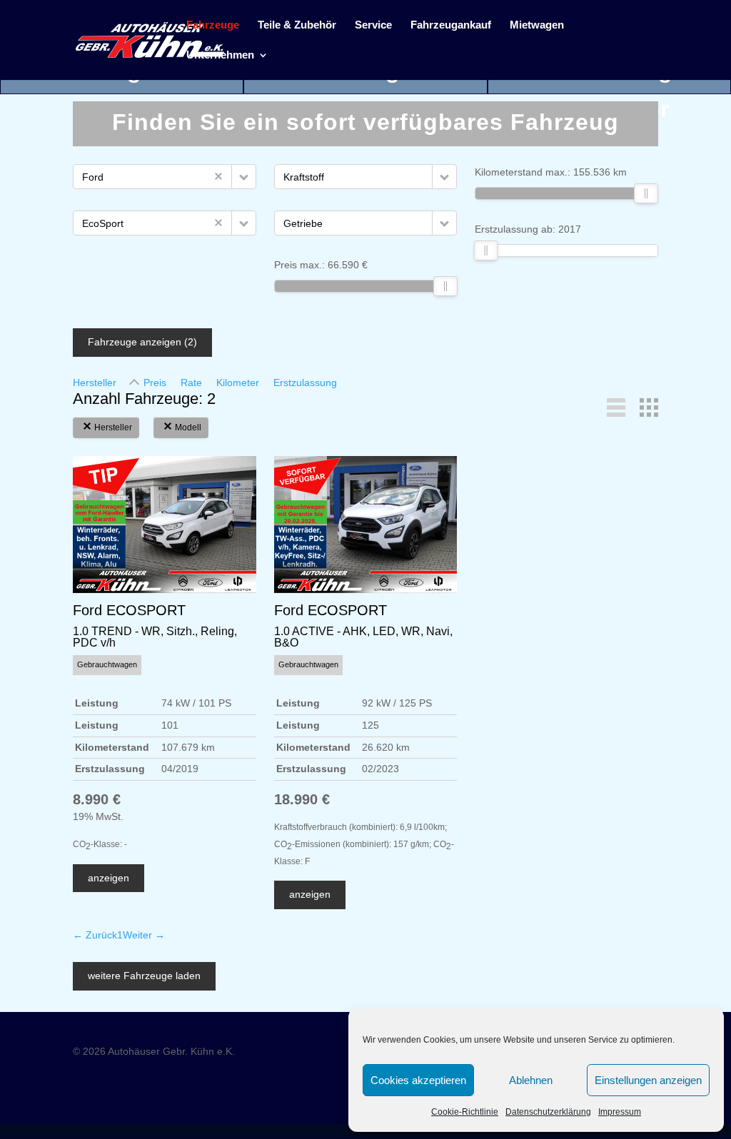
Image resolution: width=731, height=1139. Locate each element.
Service (373, 25)
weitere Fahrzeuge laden (144, 975)
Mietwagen (537, 25)
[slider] (445, 286)
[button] (243, 176)
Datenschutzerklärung (548, 1112)
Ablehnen (531, 1080)
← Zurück (95, 935)
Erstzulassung (305, 382)
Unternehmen (220, 55)
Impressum (619, 1112)
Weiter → (144, 935)
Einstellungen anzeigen (648, 1080)
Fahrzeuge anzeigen (142, 342)
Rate (191, 382)
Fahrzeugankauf (450, 25)
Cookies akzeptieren (418, 1080)
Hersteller (94, 382)
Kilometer (237, 382)
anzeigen (108, 878)
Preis (154, 382)
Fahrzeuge (212, 25)
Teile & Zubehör (297, 25)
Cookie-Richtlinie (464, 1112)
